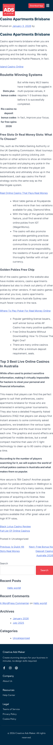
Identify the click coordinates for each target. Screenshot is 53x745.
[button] (47, 6)
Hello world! (14, 588)
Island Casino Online (11, 66)
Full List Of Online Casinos (15, 530)
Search (4, 563)
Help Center (9, 695)
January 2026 (21, 618)
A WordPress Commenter (14, 603)
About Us (7, 681)
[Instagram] (10, 668)
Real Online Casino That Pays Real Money (24, 193)
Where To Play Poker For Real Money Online (25, 310)
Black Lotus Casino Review (15, 526)
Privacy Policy (10, 714)
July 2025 (18, 622)
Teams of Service (11, 709)
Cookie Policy (9, 719)
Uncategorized (21, 638)
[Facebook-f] (4, 668)
